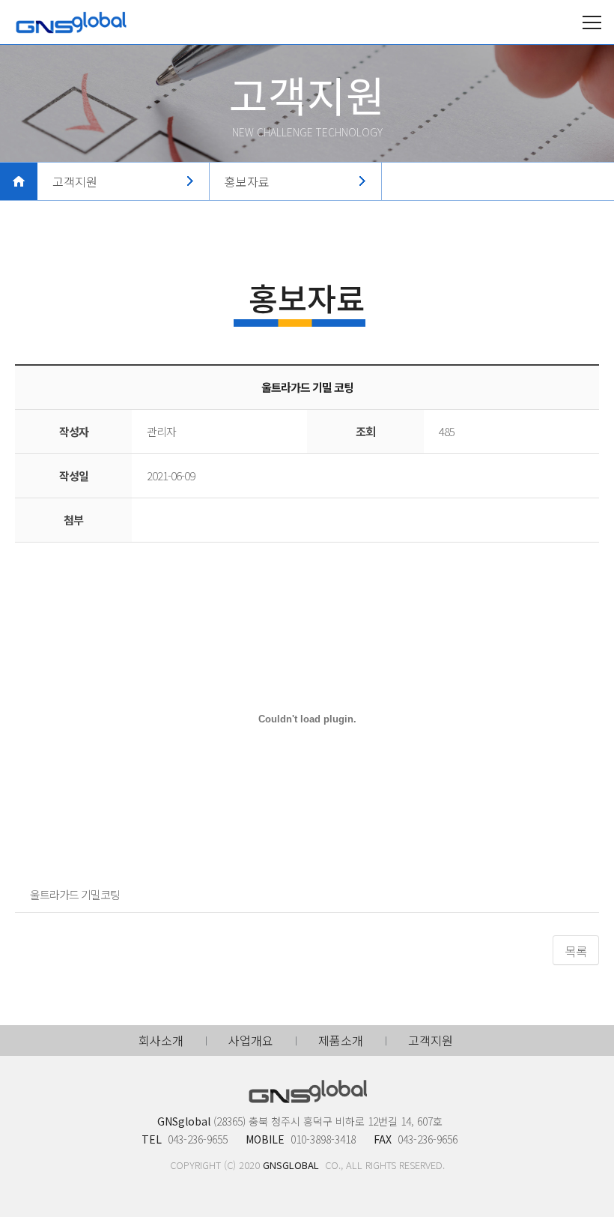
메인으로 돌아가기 (18, 181)
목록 (576, 951)
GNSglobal (71, 22)
